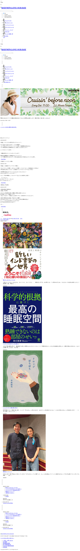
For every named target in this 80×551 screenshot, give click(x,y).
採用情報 (5, 547)
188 (18, 218)
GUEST (6, 14)
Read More (3, 159)
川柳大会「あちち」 (10, 492)
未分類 (7, 496)
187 (16, 218)
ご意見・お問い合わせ (8, 540)
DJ (5, 13)
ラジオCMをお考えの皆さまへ (7, 538)
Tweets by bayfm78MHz (8, 503)
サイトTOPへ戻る (4, 219)
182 (7, 218)
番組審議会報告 (6, 543)
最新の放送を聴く (13, 127)
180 (4, 218)
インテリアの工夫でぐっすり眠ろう (11, 343)
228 (21, 218)
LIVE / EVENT (8, 15)
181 (5, 218)
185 (13, 218)
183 (9, 218)
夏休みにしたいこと (7, 471)
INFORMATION (8, 17)
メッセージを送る (4, 127)
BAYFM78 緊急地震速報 (8, 545)
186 (14, 218)
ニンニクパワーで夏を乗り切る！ (10, 407)
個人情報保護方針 (7, 544)
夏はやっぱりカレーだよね (9, 280)
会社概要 (5, 541)
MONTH (5, 499)
